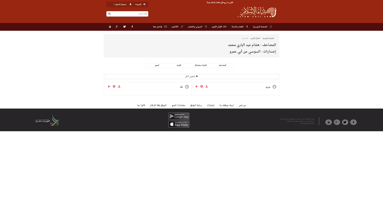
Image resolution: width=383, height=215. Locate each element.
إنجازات (210, 105)
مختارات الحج (178, 105)
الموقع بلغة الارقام (158, 105)
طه (181, 87)
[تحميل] (206, 87)
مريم (268, 87)
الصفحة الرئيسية (268, 38)
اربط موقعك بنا (226, 105)
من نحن (242, 105)
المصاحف (222, 65)
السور (157, 65)
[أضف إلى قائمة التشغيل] (201, 87)
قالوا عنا (141, 105)
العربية (138, 4)
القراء (179, 65)
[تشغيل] (196, 87)
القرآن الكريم (255, 38)
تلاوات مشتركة (201, 65)
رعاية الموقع (196, 105)
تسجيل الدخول (120, 4)
